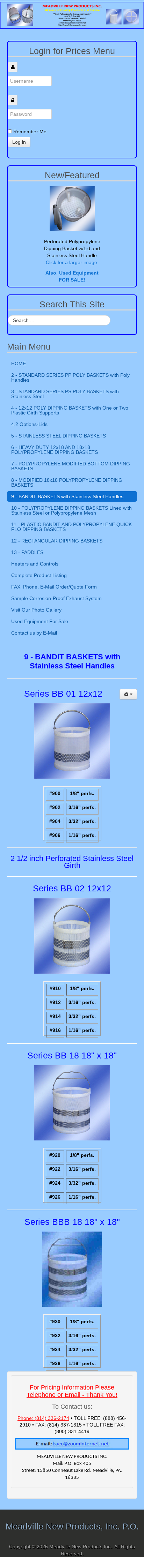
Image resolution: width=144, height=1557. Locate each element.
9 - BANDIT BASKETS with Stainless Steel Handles (67, 496)
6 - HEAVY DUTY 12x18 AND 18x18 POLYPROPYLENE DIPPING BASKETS (54, 449)
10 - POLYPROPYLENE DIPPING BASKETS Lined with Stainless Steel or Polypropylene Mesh (71, 510)
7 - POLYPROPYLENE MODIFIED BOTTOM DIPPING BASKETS (70, 466)
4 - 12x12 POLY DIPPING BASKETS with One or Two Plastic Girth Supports (69, 410)
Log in (19, 142)
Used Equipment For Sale (39, 621)
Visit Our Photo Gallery (36, 610)
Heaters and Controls (34, 564)
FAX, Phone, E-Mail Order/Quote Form (54, 587)
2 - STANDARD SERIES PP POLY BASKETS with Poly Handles (70, 377)
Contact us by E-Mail (34, 633)
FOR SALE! (72, 280)
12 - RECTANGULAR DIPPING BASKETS (56, 541)
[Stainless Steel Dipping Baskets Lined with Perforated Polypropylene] (72, 208)
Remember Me (29, 131)
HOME (18, 363)
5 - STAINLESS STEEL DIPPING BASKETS (58, 436)
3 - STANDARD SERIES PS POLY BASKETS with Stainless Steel (65, 394)
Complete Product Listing (39, 575)
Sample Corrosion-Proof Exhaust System (56, 598)
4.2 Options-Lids (29, 424)
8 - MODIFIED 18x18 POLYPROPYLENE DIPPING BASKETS (66, 482)
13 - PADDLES (27, 552)
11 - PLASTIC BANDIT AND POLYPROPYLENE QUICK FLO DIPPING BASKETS (71, 527)
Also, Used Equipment (72, 273)
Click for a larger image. (72, 262)
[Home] (72, 14)
